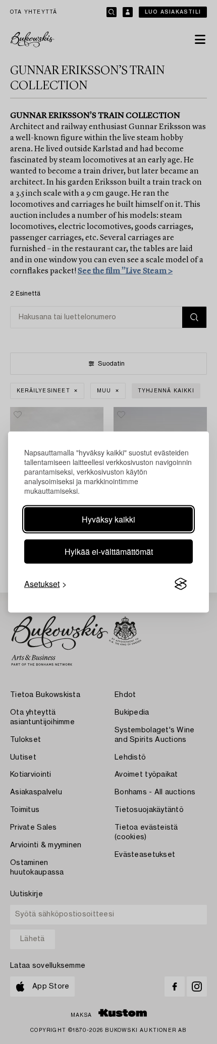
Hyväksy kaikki (108, 519)
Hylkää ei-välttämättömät (109, 551)
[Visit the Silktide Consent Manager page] (181, 584)
